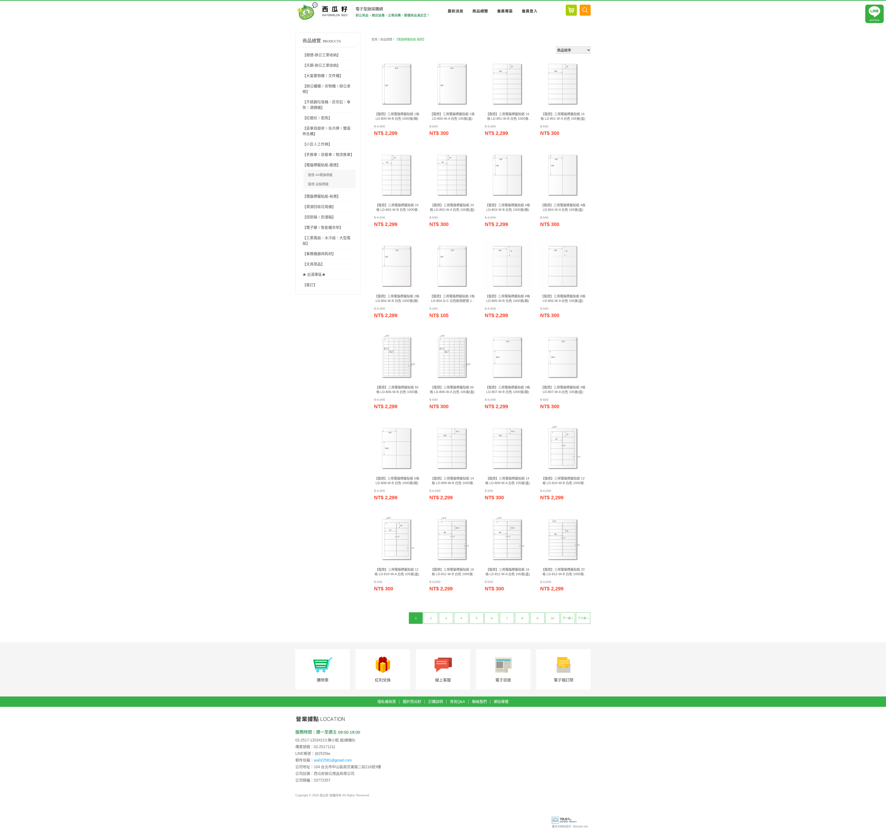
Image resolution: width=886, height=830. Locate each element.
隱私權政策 (386, 702)
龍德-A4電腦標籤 (320, 175)
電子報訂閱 (563, 680)
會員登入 (529, 11)
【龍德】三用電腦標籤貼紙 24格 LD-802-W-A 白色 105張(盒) (452, 207)
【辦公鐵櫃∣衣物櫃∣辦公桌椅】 (326, 89)
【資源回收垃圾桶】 (319, 207)
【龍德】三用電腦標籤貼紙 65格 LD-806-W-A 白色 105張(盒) (452, 389)
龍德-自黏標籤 (318, 184)
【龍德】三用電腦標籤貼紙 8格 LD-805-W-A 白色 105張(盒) (563, 298)
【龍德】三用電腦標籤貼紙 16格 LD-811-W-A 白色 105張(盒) (507, 572)
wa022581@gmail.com (333, 760)
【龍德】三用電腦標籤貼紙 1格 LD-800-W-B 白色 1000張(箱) (396, 116)
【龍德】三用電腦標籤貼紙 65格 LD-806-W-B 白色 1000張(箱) (397, 389)
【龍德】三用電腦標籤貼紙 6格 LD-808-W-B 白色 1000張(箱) (396, 480)
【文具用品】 (313, 264)
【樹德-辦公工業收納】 (321, 55)
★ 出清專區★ (314, 275)
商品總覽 (480, 11)
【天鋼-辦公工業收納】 (321, 65)
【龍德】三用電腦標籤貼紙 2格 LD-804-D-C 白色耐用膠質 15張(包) (452, 298)
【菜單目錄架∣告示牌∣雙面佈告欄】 (326, 131)
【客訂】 (309, 285)
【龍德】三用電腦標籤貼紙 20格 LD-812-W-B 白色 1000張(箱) (563, 572)
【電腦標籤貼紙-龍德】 (321, 165)
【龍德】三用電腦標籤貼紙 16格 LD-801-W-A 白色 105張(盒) (563, 116)
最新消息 (455, 11)
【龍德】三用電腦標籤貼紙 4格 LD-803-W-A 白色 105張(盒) (563, 207)
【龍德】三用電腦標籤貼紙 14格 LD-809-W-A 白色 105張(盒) (507, 480)
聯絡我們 (479, 702)
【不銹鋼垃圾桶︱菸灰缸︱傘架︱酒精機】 (326, 105)
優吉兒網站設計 (561, 826)
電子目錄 (503, 680)
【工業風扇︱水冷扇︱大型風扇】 (326, 240)
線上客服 (443, 680)
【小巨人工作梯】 (317, 144)
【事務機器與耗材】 (319, 254)
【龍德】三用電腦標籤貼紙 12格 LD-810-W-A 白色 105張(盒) (396, 572)
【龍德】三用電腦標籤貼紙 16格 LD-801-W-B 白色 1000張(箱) (507, 116)
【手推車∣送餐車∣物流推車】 (328, 155)
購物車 (323, 680)
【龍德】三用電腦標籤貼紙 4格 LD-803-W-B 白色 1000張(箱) (507, 207)
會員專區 (504, 11)
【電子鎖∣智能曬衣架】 (322, 227)
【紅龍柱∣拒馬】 (317, 118)
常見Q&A (457, 702)
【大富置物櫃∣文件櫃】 (322, 76)
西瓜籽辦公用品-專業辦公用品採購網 (323, 11)
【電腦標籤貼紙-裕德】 (321, 196)
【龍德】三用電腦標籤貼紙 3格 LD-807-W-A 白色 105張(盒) (563, 389)
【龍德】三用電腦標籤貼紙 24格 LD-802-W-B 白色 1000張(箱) (397, 207)
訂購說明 (435, 702)
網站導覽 (501, 702)
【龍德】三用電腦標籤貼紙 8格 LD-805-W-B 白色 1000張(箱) (507, 298)
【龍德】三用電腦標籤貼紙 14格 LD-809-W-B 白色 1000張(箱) (452, 480)
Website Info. (581, 826)
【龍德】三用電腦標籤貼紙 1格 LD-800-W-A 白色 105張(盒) (452, 116)
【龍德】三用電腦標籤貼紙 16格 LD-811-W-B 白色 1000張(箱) (452, 572)
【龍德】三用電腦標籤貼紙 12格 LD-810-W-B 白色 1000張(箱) (563, 480)
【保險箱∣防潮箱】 (319, 217)
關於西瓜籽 (412, 702)
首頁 (374, 39)
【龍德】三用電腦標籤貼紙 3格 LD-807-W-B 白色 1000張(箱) (507, 389)
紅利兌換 (383, 680)
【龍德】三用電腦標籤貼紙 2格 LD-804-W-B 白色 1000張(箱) (396, 298)
